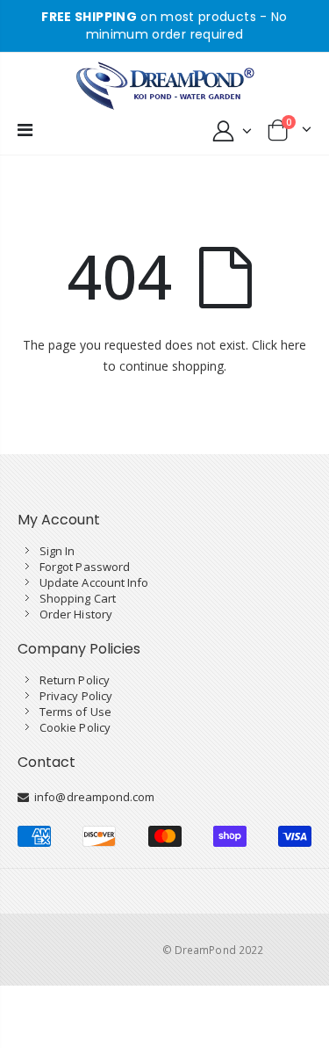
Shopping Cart (77, 598)
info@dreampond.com (91, 797)
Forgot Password (84, 567)
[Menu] (25, 129)
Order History (75, 614)
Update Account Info (93, 582)
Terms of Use (75, 711)
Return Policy (74, 680)
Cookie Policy (75, 727)
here (293, 344)
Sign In (57, 551)
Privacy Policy (75, 696)
